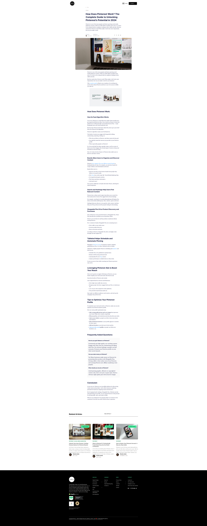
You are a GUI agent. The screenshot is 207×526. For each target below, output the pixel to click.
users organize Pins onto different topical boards (103, 163)
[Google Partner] (71, 503)
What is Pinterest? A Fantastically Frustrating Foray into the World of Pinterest (101, 445)
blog (101, 256)
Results (105, 481)
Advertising (95, 481)
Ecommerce (95, 483)
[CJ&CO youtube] (134, 488)
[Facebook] (114, 35)
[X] (116, 35)
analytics (115, 248)
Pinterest (87, 10)
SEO (93, 489)
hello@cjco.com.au (131, 483)
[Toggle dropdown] (102, 487)
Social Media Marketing (80, 441)
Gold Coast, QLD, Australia (133, 485)
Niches (117, 481)
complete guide (93, 83)
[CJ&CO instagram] (130, 488)
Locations (118, 483)
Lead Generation (96, 485)
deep (93, 175)
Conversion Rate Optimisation (96, 492)
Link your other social (94, 327)
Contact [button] (132, 3)
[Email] (120, 35)
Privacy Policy (118, 480)
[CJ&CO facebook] (128, 488)
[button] (121, 414)
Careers (117, 487)
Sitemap (117, 485)
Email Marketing (96, 494)
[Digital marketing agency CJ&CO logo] (71, 479)
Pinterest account (97, 244)
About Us (106, 480)
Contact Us (106, 485)
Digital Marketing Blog (108, 483)
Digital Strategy (95, 480)
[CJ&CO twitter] (136, 488)
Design (94, 487)
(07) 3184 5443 (131, 481)
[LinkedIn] (118, 35)
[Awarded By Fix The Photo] (77, 503)
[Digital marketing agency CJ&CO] (72, 3)
